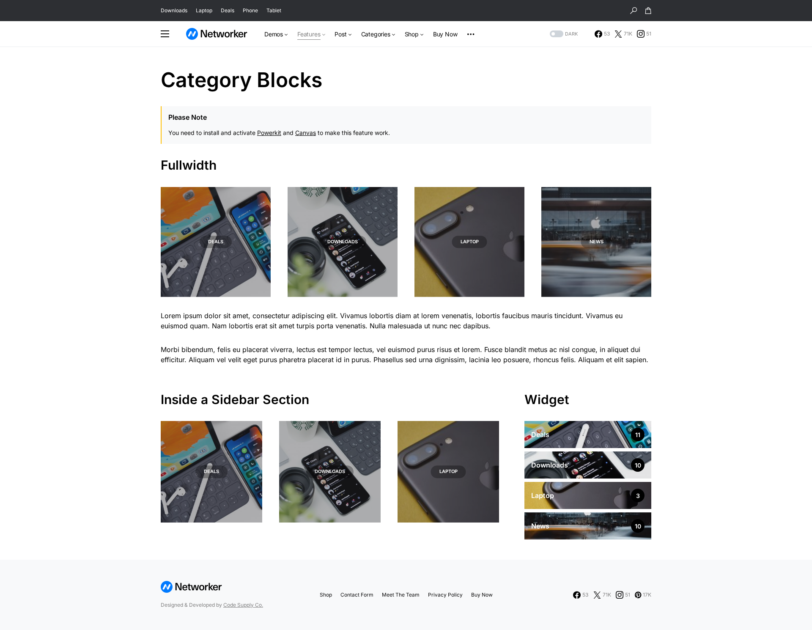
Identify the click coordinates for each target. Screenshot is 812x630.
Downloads (174, 10)
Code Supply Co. (243, 605)
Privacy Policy (445, 594)
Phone (250, 10)
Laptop (204, 10)
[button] (633, 10)
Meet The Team (401, 594)
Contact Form (356, 594)
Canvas (305, 132)
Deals (227, 10)
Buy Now (482, 594)
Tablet (273, 10)
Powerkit (269, 132)
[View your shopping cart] (648, 10)
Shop (326, 594)
